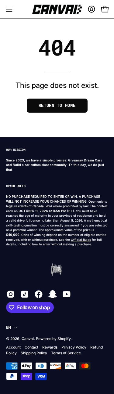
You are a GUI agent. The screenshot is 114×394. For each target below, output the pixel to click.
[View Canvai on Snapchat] (52, 294)
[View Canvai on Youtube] (66, 294)
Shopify (64, 338)
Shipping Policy (34, 353)
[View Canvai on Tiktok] (24, 294)
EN (8, 327)
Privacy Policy (73, 347)
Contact (31, 347)
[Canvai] (57, 9)
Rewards (49, 347)
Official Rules (81, 239)
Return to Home (57, 105)
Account (13, 347)
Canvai (28, 338)
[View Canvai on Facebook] (38, 294)
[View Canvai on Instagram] (10, 294)
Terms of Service (66, 353)
